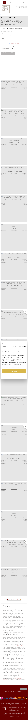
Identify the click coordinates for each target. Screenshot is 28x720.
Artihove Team (23, 703)
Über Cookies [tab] (22, 346)
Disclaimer (18, 714)
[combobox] (14, 41)
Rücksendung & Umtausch (11, 708)
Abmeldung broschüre (14, 716)
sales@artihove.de (13, 707)
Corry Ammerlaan (10, 703)
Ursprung (3, 703)
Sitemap (23, 714)
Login (22, 6)
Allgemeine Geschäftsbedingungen (16, 713)
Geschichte (17, 703)
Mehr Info (3, 87)
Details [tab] (14, 346)
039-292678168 (24, 7)
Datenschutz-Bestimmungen (9, 714)
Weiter (18, 599)
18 (10, 48)
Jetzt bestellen (14, 87)
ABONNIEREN (23, 688)
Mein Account (17, 6)
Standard (11, 46)
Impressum (6, 713)
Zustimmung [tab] (5, 346)
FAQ (26, 6)
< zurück (3, 28)
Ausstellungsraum (14, 704)
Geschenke (11, 28)
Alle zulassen (14, 371)
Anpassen (13, 375)
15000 (13, 35)
